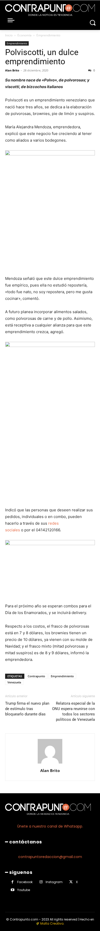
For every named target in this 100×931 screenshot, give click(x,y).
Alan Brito (12, 70)
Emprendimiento (48, 35)
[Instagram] (41, 882)
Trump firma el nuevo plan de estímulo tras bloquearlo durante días (27, 708)
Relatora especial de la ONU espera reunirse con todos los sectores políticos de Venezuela (73, 711)
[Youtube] (12, 890)
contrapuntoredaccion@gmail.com (50, 856)
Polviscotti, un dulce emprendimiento (41, 56)
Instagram (54, 882)
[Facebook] (12, 882)
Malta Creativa (52, 923)
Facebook (25, 882)
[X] (71, 882)
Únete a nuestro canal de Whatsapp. (50, 826)
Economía (24, 35)
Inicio (9, 35)
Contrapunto (36, 676)
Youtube (23, 890)
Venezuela (14, 682)
